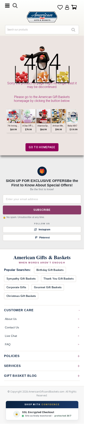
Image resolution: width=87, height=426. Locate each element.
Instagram (44, 229)
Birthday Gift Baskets (50, 269)
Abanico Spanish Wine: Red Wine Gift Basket (43, 126)
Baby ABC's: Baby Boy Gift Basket (74, 126)
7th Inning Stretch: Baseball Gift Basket (13, 126)
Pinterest (44, 237)
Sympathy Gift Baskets (21, 278)
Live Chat (11, 335)
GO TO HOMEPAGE (42, 147)
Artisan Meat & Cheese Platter (59, 126)
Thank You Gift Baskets (58, 278)
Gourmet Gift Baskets (48, 287)
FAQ (8, 344)
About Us (11, 319)
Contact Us (12, 327)
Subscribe (41, 209)
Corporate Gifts (16, 287)
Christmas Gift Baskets (21, 296)
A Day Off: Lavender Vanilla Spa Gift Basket (28, 126)
